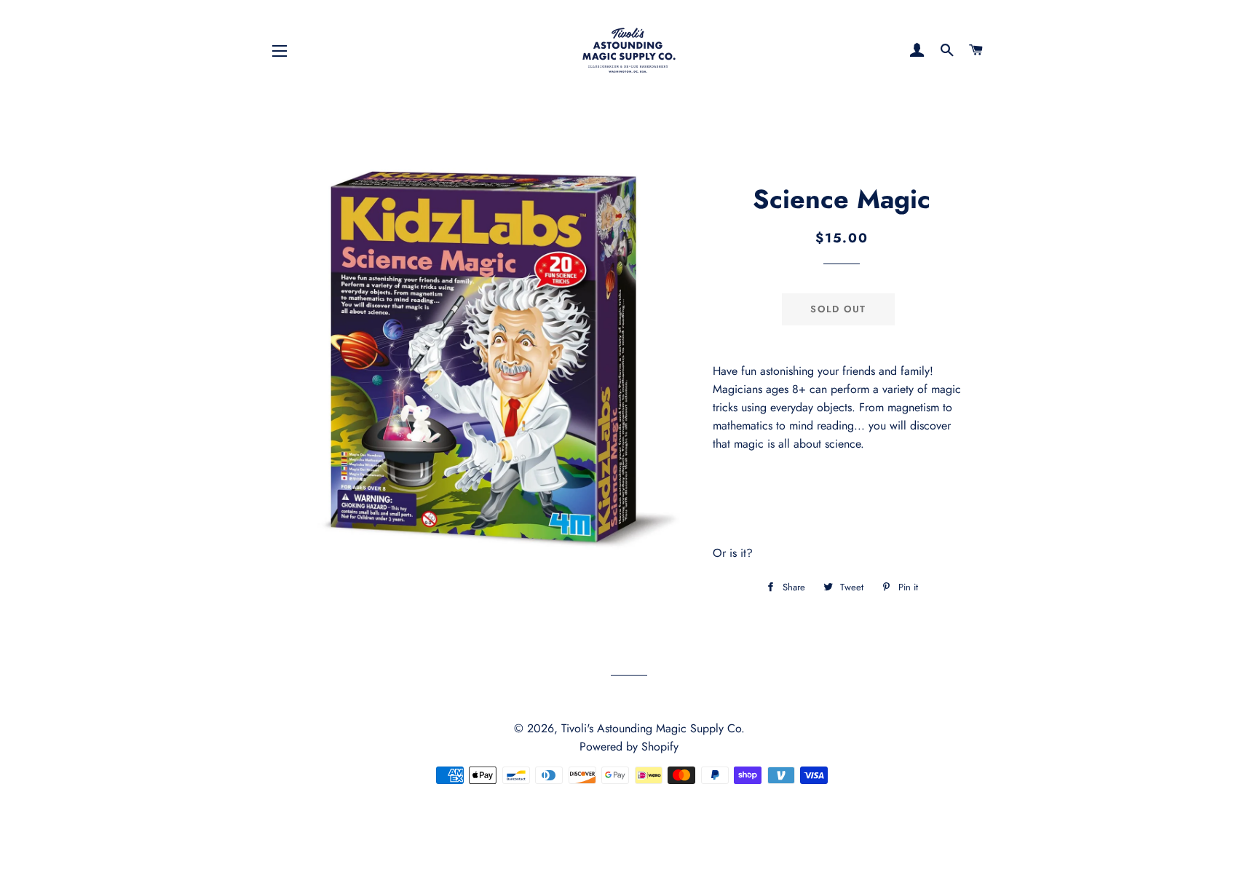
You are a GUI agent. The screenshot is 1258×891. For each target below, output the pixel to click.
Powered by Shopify (629, 746)
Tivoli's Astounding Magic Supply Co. (653, 728)
